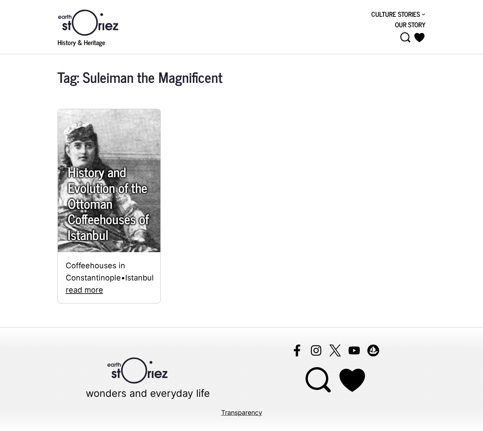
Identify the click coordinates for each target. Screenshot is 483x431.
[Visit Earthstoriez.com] (99, 22)
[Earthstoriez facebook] (297, 350)
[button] (419, 37)
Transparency (241, 413)
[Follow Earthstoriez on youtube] (354, 350)
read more (84, 290)
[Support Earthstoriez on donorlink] (352, 380)
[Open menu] (405, 37)
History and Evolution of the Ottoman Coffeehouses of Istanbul (108, 203)
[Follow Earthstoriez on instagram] (316, 350)
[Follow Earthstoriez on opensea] (373, 350)
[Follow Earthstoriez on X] (335, 350)
